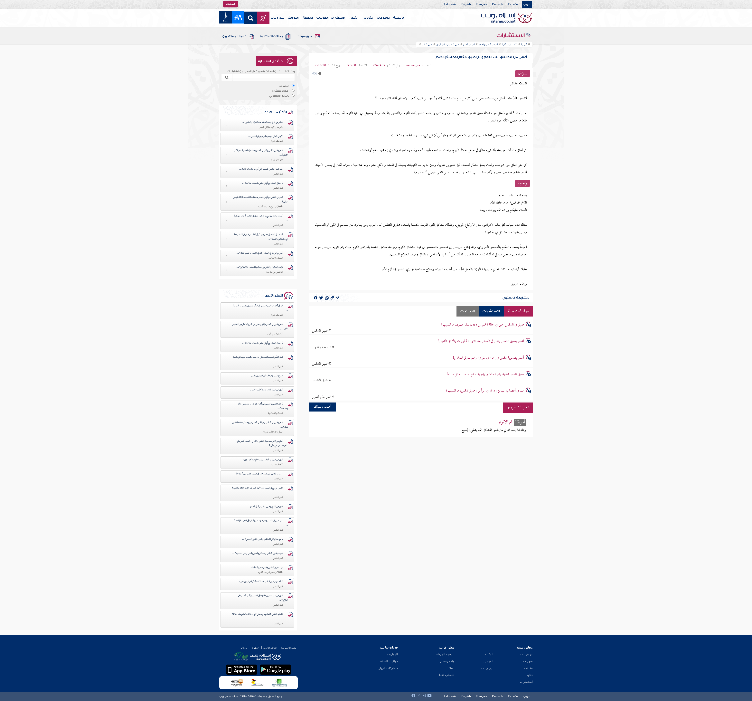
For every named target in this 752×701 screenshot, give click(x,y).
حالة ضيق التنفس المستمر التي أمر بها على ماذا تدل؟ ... (261, 169)
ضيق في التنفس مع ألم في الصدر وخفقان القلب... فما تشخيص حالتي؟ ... (260, 199)
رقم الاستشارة (280, 91)
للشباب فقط (446, 675)
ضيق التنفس (320, 330)
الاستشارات (338, 17)
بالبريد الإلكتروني (279, 95)
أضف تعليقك (322, 407)
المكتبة (308, 17)
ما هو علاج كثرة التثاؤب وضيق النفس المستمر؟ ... (262, 539)
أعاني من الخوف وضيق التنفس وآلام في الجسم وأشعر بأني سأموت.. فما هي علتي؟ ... (262, 443)
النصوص (284, 86)
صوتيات (528, 661)
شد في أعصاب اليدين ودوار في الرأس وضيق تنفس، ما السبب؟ (485, 391)
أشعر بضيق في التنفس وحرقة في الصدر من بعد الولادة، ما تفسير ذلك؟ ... (260, 425)
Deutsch (497, 4)
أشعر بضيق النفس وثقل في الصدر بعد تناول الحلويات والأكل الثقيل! (481, 341)
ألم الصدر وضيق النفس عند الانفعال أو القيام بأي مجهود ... (259, 581)
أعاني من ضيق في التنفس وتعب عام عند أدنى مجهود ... (261, 459)
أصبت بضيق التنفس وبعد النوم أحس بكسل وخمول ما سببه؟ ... (257, 553)
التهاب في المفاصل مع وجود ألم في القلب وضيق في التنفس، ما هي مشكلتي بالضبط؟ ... (261, 237)
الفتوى (354, 17)
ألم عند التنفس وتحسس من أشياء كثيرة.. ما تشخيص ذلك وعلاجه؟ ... (263, 406)
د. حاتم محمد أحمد (414, 65)
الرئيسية (398, 17)
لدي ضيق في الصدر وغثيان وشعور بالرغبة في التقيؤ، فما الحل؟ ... (261, 523)
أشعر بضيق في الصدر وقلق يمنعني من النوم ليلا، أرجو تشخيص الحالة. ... (260, 327)
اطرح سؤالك (304, 36)
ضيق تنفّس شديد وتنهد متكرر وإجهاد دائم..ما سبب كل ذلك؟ (485, 374)
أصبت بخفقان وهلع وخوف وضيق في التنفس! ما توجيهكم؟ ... (261, 218)
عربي (526, 4)
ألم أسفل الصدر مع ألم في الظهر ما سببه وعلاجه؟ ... (262, 183)
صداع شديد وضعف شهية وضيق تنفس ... (266, 375)
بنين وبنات (278, 17)
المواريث (293, 17)
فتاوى (529, 675)
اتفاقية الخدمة (270, 647)
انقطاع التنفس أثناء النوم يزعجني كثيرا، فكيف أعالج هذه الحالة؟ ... (260, 616)
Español (513, 4)
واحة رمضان (446, 661)
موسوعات (383, 17)
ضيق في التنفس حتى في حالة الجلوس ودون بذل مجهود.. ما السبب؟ (482, 325)
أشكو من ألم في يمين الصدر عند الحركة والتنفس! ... (262, 122)
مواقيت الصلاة (389, 661)
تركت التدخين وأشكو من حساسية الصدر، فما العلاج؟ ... (260, 267)
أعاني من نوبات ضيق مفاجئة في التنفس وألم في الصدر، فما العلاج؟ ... (263, 598)
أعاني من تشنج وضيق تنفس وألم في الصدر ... (265, 506)
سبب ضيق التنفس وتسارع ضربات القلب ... (265, 567)
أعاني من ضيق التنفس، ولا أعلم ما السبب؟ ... (264, 390)
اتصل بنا (255, 647)
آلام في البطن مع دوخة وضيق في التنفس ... (265, 136)
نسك (451, 668)
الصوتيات (322, 17)
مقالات (368, 17)
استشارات (526, 681)
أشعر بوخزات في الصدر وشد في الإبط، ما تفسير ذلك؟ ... (260, 253)
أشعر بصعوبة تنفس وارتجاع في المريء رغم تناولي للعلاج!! (487, 358)
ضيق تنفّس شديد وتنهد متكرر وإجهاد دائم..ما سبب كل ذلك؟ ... (260, 359)
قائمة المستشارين (234, 36)
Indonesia (450, 4)
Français (481, 4)
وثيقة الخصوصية (288, 647)
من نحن (243, 647)
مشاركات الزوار (388, 668)
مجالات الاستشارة (271, 36)
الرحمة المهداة (445, 654)
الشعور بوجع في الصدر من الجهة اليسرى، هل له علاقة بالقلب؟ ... (260, 490)
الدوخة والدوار (322, 347)
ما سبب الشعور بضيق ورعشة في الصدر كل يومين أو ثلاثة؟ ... (258, 474)
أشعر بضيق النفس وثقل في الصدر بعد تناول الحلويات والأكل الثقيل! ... (261, 153)
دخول (229, 4)
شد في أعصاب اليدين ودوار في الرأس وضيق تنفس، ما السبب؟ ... (260, 308)
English (466, 4)
